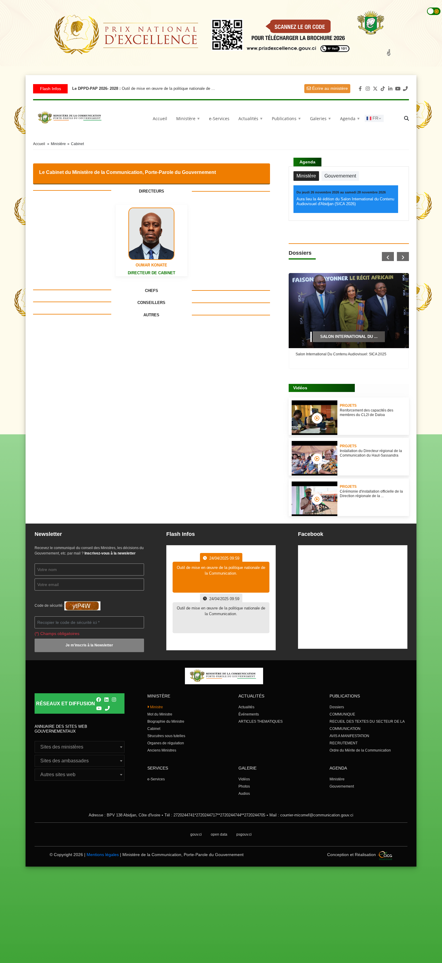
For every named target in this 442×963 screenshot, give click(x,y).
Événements (248, 714)
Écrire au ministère (329, 88)
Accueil (160, 118)
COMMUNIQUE (342, 714)
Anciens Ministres (161, 750)
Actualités (251, 118)
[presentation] (388, 256)
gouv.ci (196, 834)
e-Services (219, 118)
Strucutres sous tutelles (166, 736)
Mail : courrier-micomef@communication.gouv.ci (311, 815)
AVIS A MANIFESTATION (349, 736)
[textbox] (79, 747)
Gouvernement (342, 786)
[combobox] (79, 747)
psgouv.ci (244, 834)
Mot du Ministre (159, 714)
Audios (244, 793)
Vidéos (244, 779)
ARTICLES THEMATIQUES (260, 721)
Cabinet (153, 729)
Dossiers (337, 707)
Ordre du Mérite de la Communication (360, 750)
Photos (244, 786)
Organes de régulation (165, 743)
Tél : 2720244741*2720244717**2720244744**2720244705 (214, 815)
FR (374, 118)
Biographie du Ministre (165, 721)
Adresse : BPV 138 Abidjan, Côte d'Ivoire (124, 815)
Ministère (337, 779)
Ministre (156, 707)
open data (219, 834)
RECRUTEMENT (344, 743)
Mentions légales (103, 854)
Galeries (321, 118)
